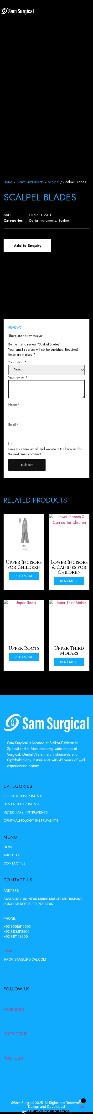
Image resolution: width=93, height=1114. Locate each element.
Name (14, 404)
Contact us (15, 863)
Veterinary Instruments (26, 812)
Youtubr (13, 1058)
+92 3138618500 (17, 931)
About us (12, 855)
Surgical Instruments (23, 796)
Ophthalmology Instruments (31, 820)
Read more (24, 576)
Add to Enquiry (27, 245)
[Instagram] (8, 1024)
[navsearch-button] (72, 12)
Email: (9, 951)
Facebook (14, 1009)
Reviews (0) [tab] (22, 313)
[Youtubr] (8, 1049)
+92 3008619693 (17, 926)
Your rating (17, 362)
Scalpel (53, 182)
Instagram (15, 1033)
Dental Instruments (30, 182)
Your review (18, 377)
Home (8, 182)
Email (13, 424)
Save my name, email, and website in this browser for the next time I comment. (45, 451)
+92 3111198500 (16, 936)
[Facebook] (8, 1000)
